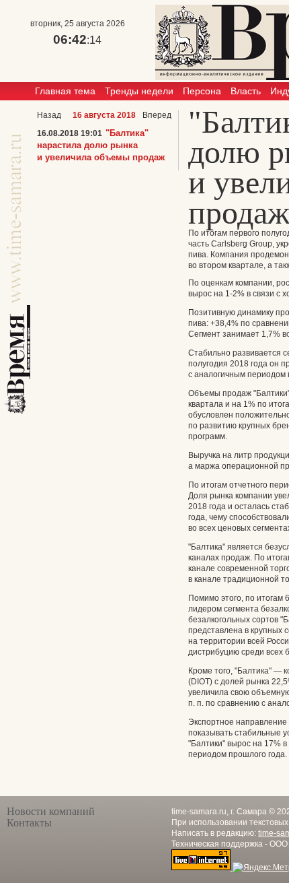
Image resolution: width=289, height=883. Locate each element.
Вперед (156, 115)
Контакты (29, 822)
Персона (202, 91)
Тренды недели (139, 91)
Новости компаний (51, 811)
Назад (49, 115)
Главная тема (65, 91)
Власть (246, 91)
